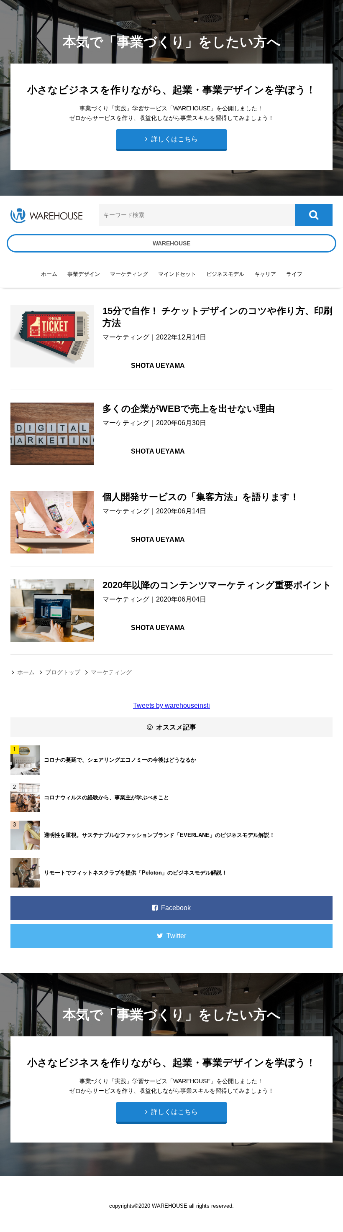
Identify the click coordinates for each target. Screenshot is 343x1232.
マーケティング (125, 337)
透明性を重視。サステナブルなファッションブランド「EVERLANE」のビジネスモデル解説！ (159, 835)
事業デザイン (83, 274)
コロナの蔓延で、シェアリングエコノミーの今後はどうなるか (120, 760)
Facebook (174, 907)
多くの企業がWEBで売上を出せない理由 (188, 408)
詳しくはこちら (173, 1111)
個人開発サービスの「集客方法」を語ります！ (200, 497)
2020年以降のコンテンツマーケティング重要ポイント (217, 585)
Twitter (174, 935)
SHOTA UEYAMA (158, 365)
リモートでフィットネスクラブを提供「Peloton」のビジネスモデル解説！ (135, 873)
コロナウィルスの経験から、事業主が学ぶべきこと (106, 797)
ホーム (49, 274)
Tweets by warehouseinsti (171, 705)
